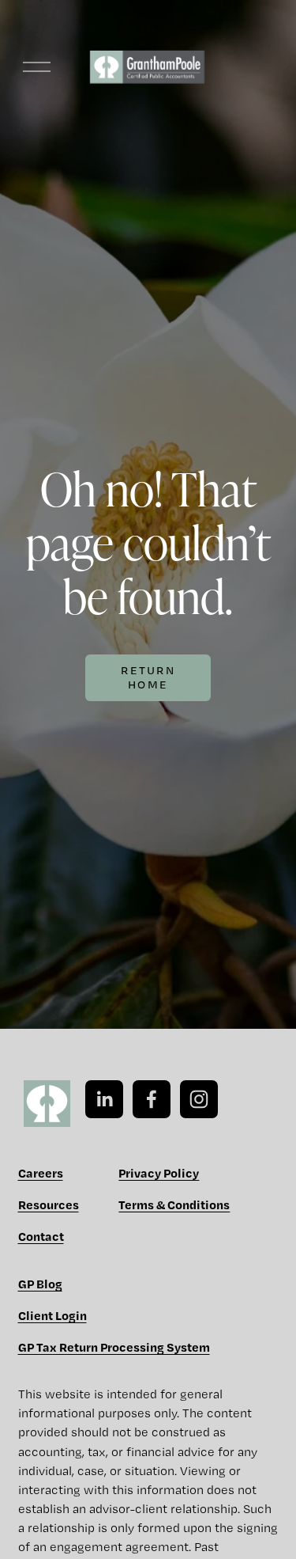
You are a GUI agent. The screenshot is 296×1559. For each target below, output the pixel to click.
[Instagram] (199, 1099)
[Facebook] (151, 1099)
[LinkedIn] (104, 1099)
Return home (148, 677)
